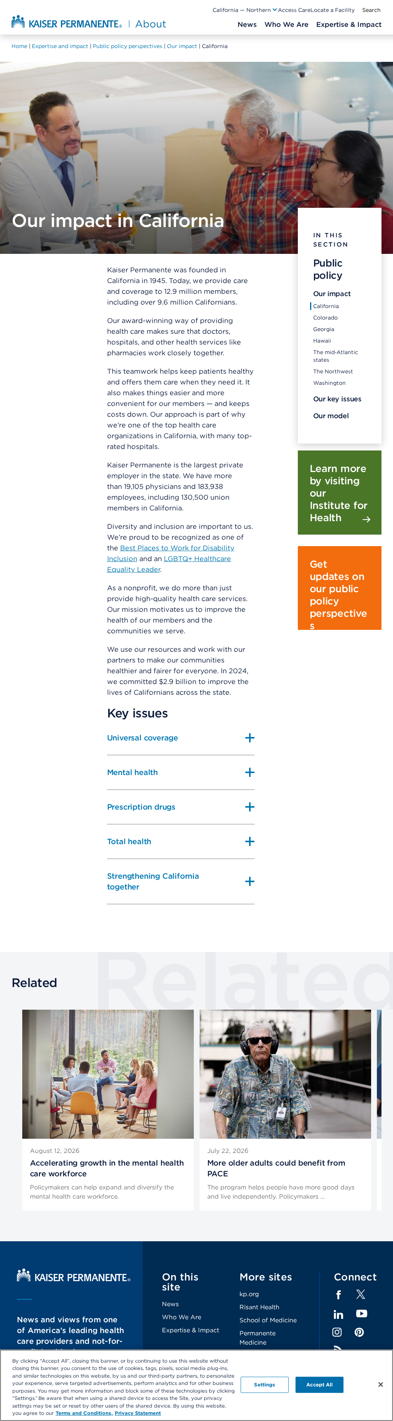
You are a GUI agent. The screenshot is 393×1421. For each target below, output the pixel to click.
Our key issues (337, 399)
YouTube (361, 1314)
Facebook (338, 1295)
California (326, 306)
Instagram (337, 1332)
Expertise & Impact (190, 1330)
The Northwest (333, 371)
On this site (180, 1282)
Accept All (319, 1385)
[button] (245, 10)
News (170, 1304)
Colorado (325, 318)
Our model (331, 416)
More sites (265, 1277)
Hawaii (322, 341)
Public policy (328, 269)
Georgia (323, 329)
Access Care (294, 10)
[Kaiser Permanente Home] (73, 1279)
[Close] (380, 1384)
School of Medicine (268, 1320)
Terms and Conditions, (84, 1413)
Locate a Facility (332, 10)
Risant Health (259, 1307)
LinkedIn (338, 1314)
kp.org (249, 1294)
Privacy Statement (138, 1413)
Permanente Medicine (257, 1338)
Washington (329, 383)
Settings (264, 1385)
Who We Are (181, 1317)
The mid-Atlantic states (335, 356)
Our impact (332, 294)
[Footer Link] (360, 1296)
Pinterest (359, 1332)
